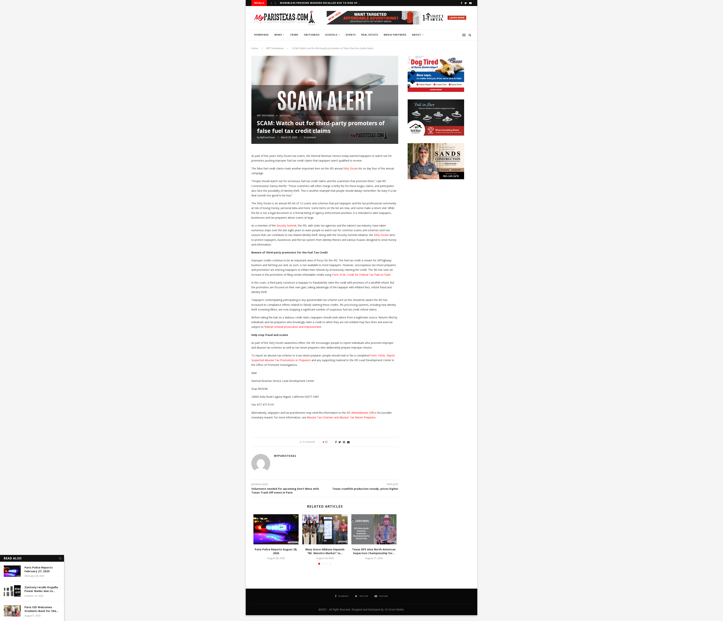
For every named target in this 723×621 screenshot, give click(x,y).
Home (254, 48)
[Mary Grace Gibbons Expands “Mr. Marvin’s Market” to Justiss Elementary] (325, 529)
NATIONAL (285, 115)
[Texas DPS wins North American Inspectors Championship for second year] (374, 529)
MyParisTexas (267, 137)
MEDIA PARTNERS (395, 34)
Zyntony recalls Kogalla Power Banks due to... (41, 589)
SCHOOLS (331, 34)
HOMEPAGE (261, 34)
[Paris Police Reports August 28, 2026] (276, 529)
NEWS (278, 34)
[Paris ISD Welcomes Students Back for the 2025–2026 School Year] (12, 610)
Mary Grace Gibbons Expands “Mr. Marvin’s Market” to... (325, 551)
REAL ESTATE (369, 34)
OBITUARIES (312, 34)
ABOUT (416, 34)
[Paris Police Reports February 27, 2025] (12, 571)
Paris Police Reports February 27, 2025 (38, 569)
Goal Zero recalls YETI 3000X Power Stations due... (317, 3)
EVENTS (351, 34)
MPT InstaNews (275, 48)
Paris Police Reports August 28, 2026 (276, 551)
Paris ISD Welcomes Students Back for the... (41, 609)
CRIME (294, 34)
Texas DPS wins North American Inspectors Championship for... (374, 551)
